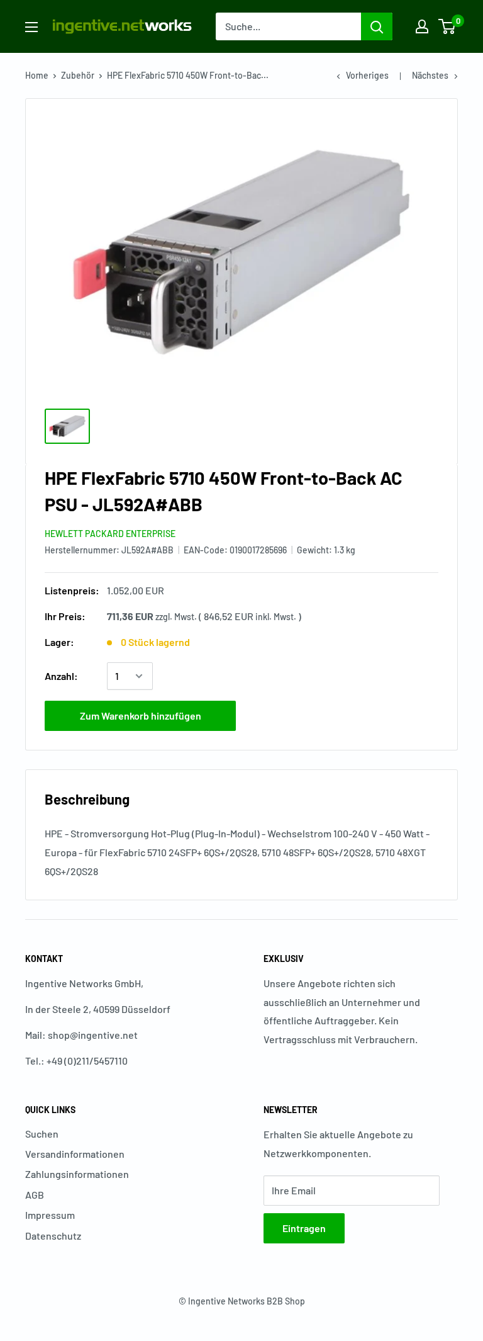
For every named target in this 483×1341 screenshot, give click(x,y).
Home (36, 75)
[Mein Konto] (422, 26)
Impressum (50, 1215)
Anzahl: (61, 676)
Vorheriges (367, 75)
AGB (34, 1195)
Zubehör (77, 75)
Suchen (41, 1134)
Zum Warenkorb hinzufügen (140, 715)
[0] (447, 26)
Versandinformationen (75, 1154)
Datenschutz (53, 1236)
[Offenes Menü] (31, 27)
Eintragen (304, 1228)
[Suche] (376, 26)
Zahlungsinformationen (77, 1174)
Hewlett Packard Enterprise (110, 533)
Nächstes (430, 75)
